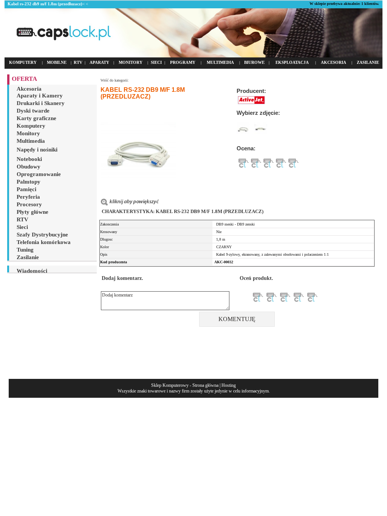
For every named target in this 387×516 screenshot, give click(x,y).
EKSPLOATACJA (292, 62)
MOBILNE (57, 62)
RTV (78, 62)
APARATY (99, 62)
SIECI (156, 62)
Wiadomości (32, 271)
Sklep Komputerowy (170, 385)
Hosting (228, 385)
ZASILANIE (368, 62)
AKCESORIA (333, 62)
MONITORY (130, 62)
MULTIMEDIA (220, 62)
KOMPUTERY (23, 62)
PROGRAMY (182, 62)
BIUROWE (254, 62)
